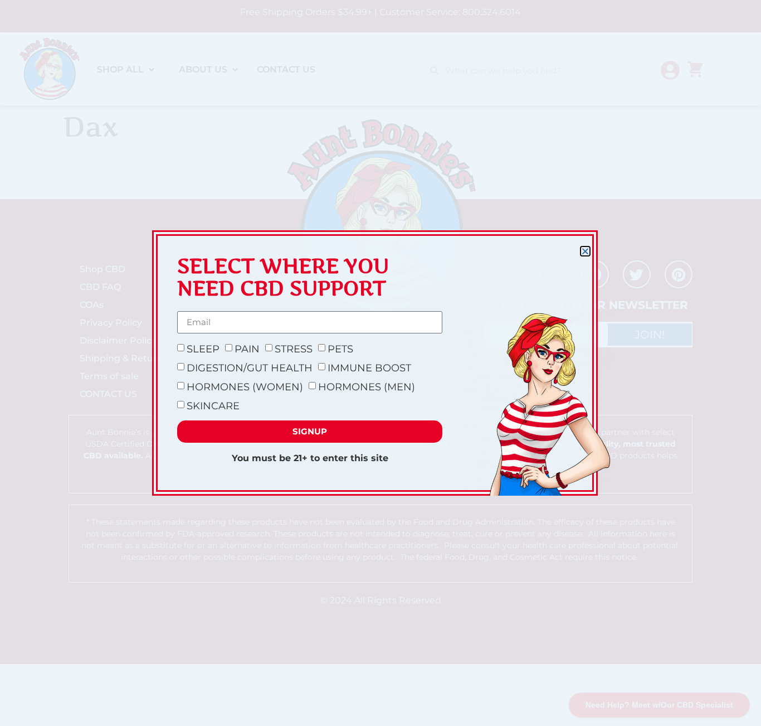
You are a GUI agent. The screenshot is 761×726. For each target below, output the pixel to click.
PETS (340, 348)
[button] (585, 251)
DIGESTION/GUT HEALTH (250, 367)
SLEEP (203, 348)
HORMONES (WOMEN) (245, 386)
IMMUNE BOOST (369, 367)
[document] (380, 363)
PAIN (247, 348)
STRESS (294, 348)
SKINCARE (213, 405)
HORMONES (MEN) (366, 386)
